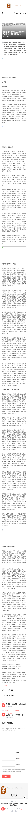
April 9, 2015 (9, 706)
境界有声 (17, 788)
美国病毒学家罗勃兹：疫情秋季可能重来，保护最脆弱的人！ (14, 804)
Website (18, 764)
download (9, 713)
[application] (14, 809)
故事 (6, 685)
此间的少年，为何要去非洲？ (15, 715)
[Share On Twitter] (3, 690)
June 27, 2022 (9, 717)
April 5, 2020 (14, 801)
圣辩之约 (22, 788)
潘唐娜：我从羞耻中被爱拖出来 (16, 704)
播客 (12, 788)
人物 (4, 685)
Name (17, 752)
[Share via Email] (12, 690)
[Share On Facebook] (6, 690)
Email (18, 758)
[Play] (3, 809)
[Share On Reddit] (9, 690)
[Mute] (21, 809)
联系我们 (8, 788)
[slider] (25, 808)
